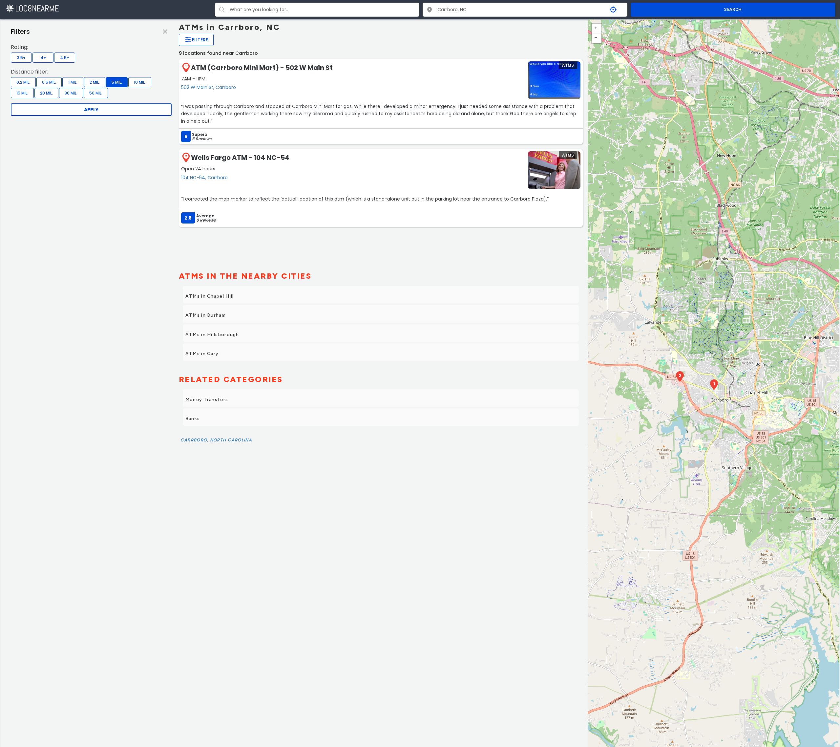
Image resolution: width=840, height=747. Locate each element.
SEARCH (733, 9)
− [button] (596, 38)
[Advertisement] (381, 246)
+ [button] (596, 28)
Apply (91, 109)
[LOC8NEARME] (32, 8)
